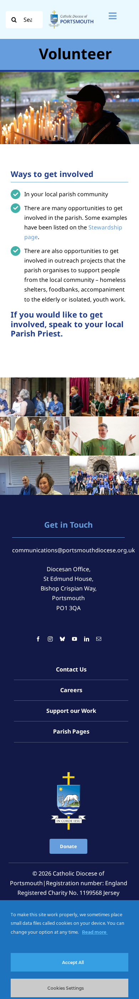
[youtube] (74, 639)
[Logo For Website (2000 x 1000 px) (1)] (71, 11)
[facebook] (38, 639)
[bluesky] (62, 639)
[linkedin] (86, 639)
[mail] (98, 639)
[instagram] (50, 639)
